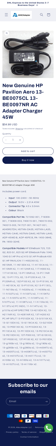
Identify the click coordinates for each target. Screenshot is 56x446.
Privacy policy (12, 432)
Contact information (29, 437)
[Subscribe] (46, 401)
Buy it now (28, 160)
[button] (6, 14)
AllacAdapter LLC (24, 427)
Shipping (19, 129)
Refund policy (41, 427)
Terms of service (29, 432)
